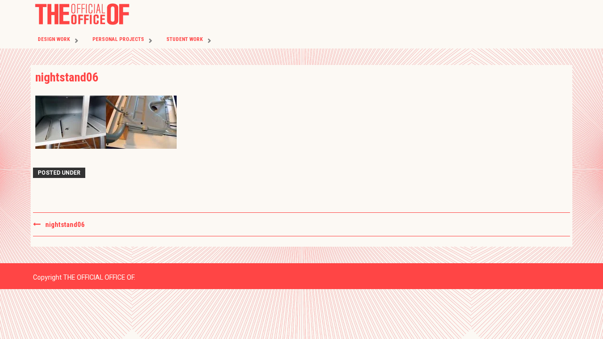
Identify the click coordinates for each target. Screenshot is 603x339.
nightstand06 (65, 224)
